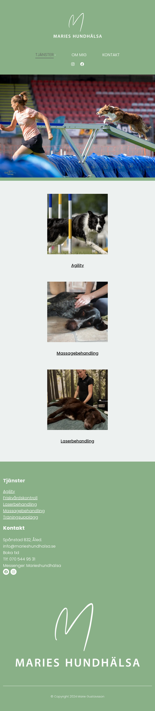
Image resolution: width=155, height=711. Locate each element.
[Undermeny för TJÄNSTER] (55, 55)
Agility (77, 265)
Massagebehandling (77, 353)
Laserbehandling (77, 441)
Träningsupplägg (20, 517)
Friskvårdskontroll (20, 498)
